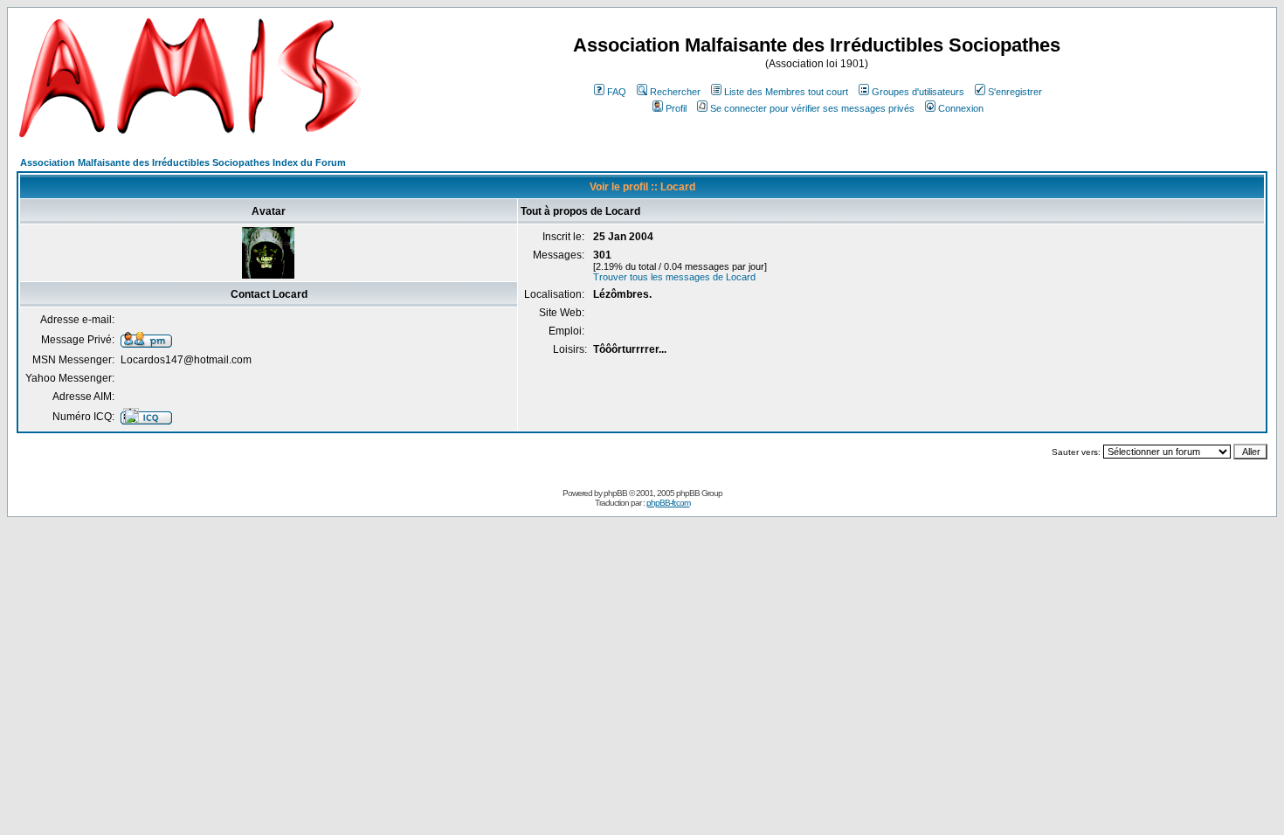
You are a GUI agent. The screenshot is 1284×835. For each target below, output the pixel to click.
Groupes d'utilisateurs (918, 91)
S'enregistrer (1015, 91)
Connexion (961, 108)
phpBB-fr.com (668, 502)
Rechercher (675, 91)
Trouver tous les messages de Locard (674, 277)
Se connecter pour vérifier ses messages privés (812, 108)
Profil (676, 108)
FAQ (616, 91)
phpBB (615, 493)
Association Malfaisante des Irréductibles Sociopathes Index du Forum (183, 162)
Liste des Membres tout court (786, 91)
